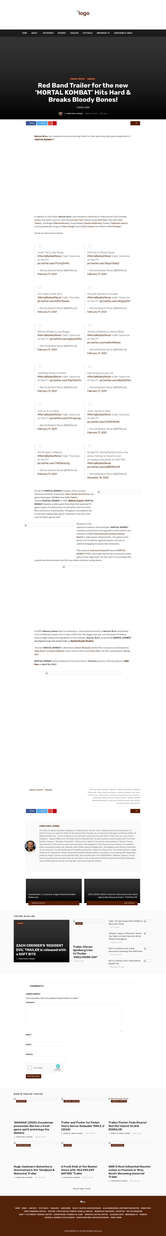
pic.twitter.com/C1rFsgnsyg (65, 418)
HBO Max (137, 789)
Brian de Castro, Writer (96, 1215)
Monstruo (146, 1208)
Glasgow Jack (116, 1215)
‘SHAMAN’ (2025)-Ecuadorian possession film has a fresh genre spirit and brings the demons (33, 1127)
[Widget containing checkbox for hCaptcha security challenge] (44, 1067)
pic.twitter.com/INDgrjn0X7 (115, 301)
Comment (30, 1002)
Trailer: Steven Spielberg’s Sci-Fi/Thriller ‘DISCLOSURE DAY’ (85, 952)
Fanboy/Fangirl (23, 1145)
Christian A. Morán (74, 113)
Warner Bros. (135, 803)
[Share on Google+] (50, 123)
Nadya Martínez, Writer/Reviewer (92, 1218)
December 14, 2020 (98, 477)
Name (29, 1035)
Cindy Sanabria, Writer (35, 1211)
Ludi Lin (47, 226)
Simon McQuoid (82, 647)
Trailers (74, 33)
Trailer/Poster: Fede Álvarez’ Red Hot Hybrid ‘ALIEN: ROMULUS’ (128, 1126)
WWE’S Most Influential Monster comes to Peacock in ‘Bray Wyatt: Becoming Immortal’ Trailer (130, 1171)
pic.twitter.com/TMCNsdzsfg (53, 463)
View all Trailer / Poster (82, 1189)
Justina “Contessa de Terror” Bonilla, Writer (70, 1211)
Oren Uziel (95, 651)
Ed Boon (56, 497)
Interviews (48, 33)
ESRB (120, 789)
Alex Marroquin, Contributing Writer (121, 1208)
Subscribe (66, 1208)
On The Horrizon (134, 1211)
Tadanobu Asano (119, 223)
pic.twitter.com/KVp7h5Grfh (65, 380)
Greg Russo (39, 651)
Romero (143, 1215)
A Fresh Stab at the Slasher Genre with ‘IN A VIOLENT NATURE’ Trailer (79, 1170)
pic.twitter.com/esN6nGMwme (104, 342)
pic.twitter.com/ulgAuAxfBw (66, 338)
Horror (20, 923)
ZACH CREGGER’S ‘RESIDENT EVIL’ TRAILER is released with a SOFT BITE (41, 949)
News (24, 1208)
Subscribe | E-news (123, 33)
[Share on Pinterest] (54, 123)
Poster (68, 1145)
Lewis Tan (77, 220)
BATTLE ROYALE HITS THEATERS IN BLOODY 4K (124, 962)
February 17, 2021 (47, 274)
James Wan (93, 792)
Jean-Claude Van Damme (77, 494)
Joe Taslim (136, 792)
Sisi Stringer (114, 226)
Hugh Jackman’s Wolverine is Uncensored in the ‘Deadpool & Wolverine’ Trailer (34, 1170)
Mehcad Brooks (61, 223)
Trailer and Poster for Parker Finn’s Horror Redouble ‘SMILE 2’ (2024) (83, 1126)
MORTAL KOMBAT (134, 798)
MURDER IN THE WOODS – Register (109, 1211)
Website (29, 1054)
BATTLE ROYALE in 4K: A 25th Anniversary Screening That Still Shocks (126, 949)
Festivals (88, 33)
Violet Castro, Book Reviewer (86, 1208)
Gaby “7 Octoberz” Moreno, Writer (35, 1215)
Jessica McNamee (92, 223)
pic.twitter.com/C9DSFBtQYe (103, 421)
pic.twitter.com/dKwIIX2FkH (115, 380)
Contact (33, 1208)
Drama (79, 923)
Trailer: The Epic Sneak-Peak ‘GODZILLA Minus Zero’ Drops (126, 922)
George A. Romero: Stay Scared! (60, 1218)
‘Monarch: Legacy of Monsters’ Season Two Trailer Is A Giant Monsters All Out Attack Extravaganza (125, 936)
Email (29, 1045)
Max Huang (68, 226)
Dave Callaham (57, 651)
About (34, 33)
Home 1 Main (116, 1218)
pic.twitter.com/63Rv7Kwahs (53, 301)
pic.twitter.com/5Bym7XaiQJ (103, 263)
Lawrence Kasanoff (99, 550)
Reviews (62, 33)
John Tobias (93, 795)
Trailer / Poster (77, 79)
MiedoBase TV (103, 33)
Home (24, 33)
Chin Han (102, 220)
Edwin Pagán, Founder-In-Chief (68, 1215)
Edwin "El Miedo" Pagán (73, 1133)
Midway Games (76, 500)
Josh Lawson (88, 226)
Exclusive (21, 1101)
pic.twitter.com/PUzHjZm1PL (53, 263)
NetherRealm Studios (82, 641)
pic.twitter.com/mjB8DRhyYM (103, 466)
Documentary (117, 1145)
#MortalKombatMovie (49, 256)
